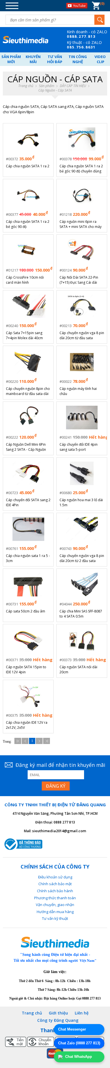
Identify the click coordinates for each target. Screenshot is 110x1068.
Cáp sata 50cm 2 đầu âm (25, 611)
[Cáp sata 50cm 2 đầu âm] (28, 584)
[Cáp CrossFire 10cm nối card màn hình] (28, 251)
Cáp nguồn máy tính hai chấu (78, 391)
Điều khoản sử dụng (55, 877)
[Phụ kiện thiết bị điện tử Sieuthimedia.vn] (25, 39)
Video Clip (100, 59)
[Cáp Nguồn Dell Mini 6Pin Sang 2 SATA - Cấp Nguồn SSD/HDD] (28, 417)
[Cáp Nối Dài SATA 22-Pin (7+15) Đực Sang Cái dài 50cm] (82, 251)
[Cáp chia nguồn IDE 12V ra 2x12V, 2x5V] (28, 696)
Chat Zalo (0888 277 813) (79, 1043)
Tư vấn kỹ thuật (55, 918)
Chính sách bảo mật (55, 883)
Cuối (46, 741)
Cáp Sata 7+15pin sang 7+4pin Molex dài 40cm (24, 335)
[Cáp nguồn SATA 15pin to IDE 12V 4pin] (28, 640)
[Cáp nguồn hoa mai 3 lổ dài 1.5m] (82, 473)
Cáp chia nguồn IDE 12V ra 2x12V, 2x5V (26, 725)
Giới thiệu (58, 1013)
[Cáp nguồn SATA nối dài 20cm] (82, 640)
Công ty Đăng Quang (57, 1020)
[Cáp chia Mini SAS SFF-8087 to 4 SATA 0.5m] (82, 584)
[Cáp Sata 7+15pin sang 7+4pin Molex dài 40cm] (28, 306)
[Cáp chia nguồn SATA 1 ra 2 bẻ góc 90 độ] (28, 195)
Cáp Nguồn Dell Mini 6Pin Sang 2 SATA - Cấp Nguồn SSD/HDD (26, 447)
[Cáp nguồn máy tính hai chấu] (82, 362)
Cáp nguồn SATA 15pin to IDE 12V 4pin (26, 669)
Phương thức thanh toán (55, 897)
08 (69, 36)
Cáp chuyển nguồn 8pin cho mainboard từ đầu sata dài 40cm (28, 391)
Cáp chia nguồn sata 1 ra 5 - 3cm (28, 558)
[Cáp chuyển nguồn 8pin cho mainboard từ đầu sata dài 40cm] (28, 362)
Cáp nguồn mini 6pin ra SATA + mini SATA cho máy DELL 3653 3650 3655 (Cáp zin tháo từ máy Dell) (81, 224)
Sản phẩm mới (11, 59)
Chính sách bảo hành (55, 890)
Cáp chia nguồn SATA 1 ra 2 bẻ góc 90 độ (27, 224)
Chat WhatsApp (78, 1056)
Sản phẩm (46, 86)
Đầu (17, 741)
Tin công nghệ (78, 59)
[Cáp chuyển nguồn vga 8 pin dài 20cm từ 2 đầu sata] (82, 529)
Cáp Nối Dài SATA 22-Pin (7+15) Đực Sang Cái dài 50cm (79, 280)
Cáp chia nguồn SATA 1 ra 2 (27, 166)
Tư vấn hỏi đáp (54, 59)
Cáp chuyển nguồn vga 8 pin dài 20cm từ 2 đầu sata (82, 558)
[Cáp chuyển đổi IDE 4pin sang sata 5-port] (82, 417)
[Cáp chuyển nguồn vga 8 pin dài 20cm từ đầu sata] (82, 306)
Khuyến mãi (33, 59)
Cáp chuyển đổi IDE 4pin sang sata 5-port (79, 447)
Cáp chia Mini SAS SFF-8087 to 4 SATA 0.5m (81, 614)
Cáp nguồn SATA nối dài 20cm (78, 669)
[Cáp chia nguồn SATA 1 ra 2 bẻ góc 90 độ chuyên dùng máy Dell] (82, 139)
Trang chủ (25, 86)
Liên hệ (82, 1013)
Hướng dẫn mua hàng (55, 911)
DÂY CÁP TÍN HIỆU (73, 86)
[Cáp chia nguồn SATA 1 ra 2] (28, 139)
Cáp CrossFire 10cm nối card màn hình (25, 280)
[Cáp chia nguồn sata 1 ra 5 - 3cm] (28, 529)
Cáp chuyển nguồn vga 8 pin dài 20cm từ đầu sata (82, 335)
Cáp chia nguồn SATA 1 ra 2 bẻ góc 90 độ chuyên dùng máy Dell (81, 169)
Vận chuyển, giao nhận (55, 904)
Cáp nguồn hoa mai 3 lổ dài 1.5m (81, 502)
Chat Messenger (72, 1029)
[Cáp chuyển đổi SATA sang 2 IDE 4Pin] (28, 473)
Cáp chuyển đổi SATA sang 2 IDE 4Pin (28, 502)
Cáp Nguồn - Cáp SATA (55, 90)
